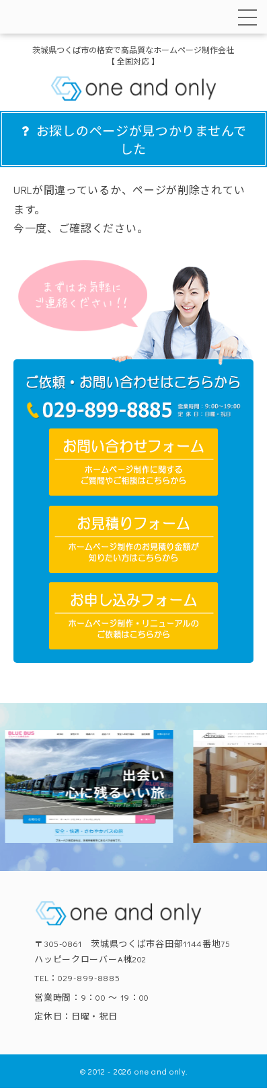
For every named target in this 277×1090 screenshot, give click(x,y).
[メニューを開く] (247, 17)
